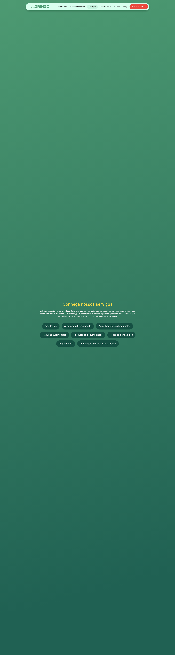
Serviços (92, 7)
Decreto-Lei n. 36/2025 (110, 7)
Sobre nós (62, 7)
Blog (125, 7)
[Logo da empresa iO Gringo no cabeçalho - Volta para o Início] (39, 6)
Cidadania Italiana (77, 7)
